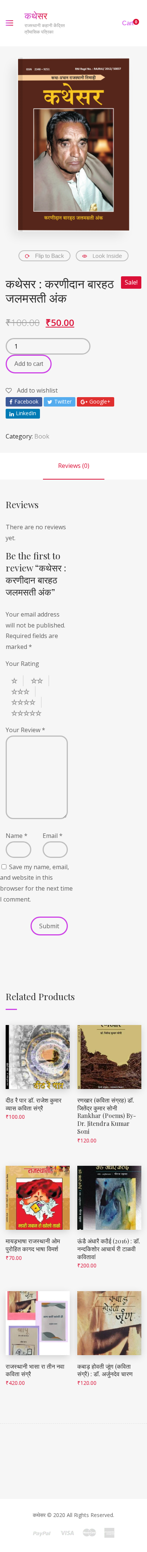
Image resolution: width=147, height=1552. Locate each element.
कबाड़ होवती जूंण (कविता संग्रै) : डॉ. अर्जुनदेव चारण (105, 1370)
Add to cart (28, 364)
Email (53, 836)
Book (41, 436)
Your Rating (22, 663)
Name (17, 836)
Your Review (25, 730)
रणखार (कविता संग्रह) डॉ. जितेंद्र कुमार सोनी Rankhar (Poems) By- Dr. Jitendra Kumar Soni (106, 1115)
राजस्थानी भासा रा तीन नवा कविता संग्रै (35, 1370)
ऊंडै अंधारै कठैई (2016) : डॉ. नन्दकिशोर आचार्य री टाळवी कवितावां (108, 1249)
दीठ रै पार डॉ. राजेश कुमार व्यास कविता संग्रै (33, 1104)
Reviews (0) (73, 465)
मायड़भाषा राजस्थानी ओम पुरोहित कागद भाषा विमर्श (33, 1245)
